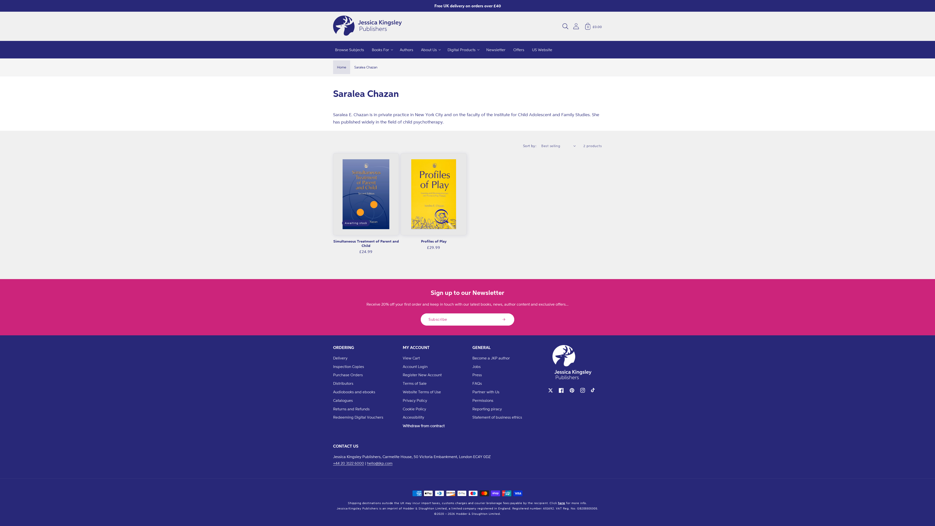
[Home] (367, 26)
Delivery (340, 358)
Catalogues (343, 400)
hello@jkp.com (380, 463)
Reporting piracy (487, 409)
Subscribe (438, 319)
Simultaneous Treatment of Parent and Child (366, 243)
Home (341, 67)
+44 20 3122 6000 (348, 463)
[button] (565, 26)
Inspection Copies (348, 366)
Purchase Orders (348, 375)
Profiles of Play (434, 241)
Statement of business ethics (497, 417)
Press (477, 375)
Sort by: (530, 146)
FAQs (477, 383)
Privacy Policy (415, 400)
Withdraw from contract (424, 425)
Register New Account (422, 375)
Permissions (482, 400)
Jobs (476, 366)
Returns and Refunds (351, 409)
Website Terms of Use (422, 392)
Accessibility (413, 417)
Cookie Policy (414, 409)
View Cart (411, 358)
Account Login (415, 366)
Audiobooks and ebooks (354, 392)
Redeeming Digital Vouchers (358, 417)
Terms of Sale (415, 383)
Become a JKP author (491, 358)
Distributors (343, 383)
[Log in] (576, 26)
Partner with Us (485, 392)
